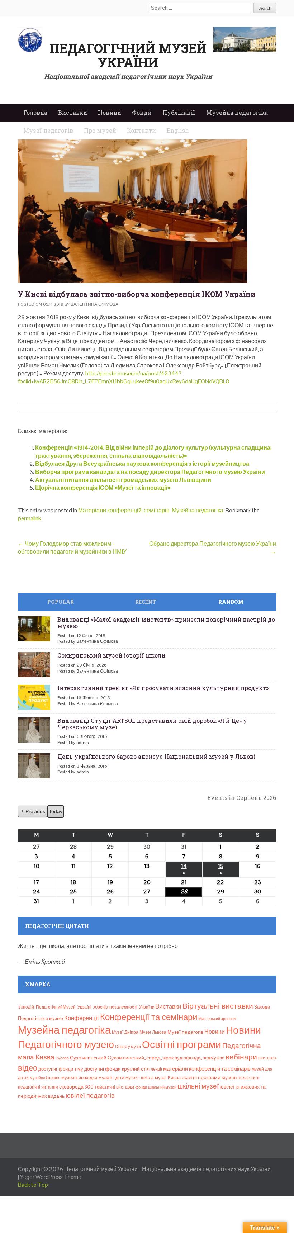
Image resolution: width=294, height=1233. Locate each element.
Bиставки (168, 1006)
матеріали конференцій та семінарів (207, 1068)
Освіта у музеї (128, 1046)
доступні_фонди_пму (60, 1069)
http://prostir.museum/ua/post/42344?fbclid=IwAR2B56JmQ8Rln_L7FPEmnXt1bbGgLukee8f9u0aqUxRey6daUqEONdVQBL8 (123, 377)
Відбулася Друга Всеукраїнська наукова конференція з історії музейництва (142, 464)
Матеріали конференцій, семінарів (124, 510)
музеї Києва (168, 1078)
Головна (35, 112)
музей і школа (139, 1077)
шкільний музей (162, 1087)
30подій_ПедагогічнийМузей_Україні (54, 1007)
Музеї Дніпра (125, 1032)
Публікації (178, 112)
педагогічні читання (38, 1087)
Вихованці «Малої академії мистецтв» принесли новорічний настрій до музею (166, 623)
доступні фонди (102, 1069)
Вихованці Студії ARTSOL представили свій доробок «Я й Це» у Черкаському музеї (152, 724)
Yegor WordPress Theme (50, 1177)
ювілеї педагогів (90, 1095)
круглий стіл (136, 1069)
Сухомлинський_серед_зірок (141, 1057)
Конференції (81, 1018)
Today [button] (55, 811)
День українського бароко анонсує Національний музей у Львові (156, 756)
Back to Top (33, 1185)
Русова (62, 1058)
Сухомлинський (88, 1058)
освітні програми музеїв (209, 1078)
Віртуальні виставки (217, 1006)
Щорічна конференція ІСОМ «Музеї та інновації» (103, 488)
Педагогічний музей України (128, 55)
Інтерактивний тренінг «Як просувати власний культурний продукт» (163, 688)
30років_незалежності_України (124, 1007)
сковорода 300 (76, 1087)
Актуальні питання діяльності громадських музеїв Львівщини (123, 480)
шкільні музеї (198, 1086)
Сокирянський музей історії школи (111, 655)
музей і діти (111, 1077)
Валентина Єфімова (94, 304)
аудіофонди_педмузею (199, 1058)
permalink (29, 518)
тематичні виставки (114, 1087)
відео (27, 1068)
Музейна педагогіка (237, 112)
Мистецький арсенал (217, 1018)
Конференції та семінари (148, 1017)
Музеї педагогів (185, 1032)
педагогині (248, 1077)
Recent (145, 601)
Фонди (142, 112)
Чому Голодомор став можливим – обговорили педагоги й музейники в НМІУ (72, 547)
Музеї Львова (152, 1032)
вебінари (241, 1057)
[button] (32, 811)
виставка (267, 1058)
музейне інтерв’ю (45, 1077)
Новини (109, 112)
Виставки (72, 112)
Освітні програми (181, 1044)
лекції (156, 1069)
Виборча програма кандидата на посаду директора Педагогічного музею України (150, 472)
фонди (141, 1087)
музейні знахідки (79, 1078)
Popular (60, 601)
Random (230, 601)
